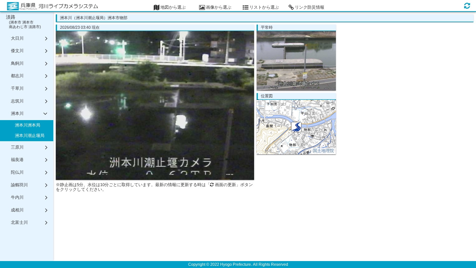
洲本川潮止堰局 (29, 135)
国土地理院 (323, 150)
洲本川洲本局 (27, 125)
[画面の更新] (467, 5)
